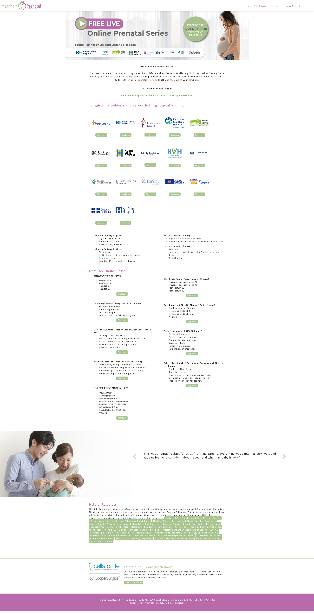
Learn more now (133, 582)
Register (101, 135)
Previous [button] (134, 456)
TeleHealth (214, 524)
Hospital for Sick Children (145, 524)
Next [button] (284, 456)
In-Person (275, 6)
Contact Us (289, 6)
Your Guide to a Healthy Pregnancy (134, 539)
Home (246, 6)
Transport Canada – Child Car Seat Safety (184, 524)
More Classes (260, 6)
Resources (303, 6)
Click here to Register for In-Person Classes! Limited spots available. (157, 95)
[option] (209, 456)
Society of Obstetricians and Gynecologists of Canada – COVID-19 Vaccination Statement (155, 540)
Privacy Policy (136, 603)
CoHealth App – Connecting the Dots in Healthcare (117, 527)
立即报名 (122, 294)
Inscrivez (192, 295)
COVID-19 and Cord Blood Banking (131, 530)
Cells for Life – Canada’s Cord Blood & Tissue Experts (193, 518)
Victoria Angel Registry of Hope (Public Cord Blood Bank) (120, 521)
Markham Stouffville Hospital (168, 521)
